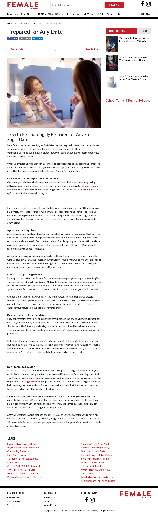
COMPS (24, 14)
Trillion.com (84, 510)
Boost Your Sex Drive (92, 462)
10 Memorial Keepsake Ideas (22, 458)
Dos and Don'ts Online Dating (96, 454)
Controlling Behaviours (19, 451)
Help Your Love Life (17, 454)
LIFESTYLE (71, 14)
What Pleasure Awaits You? (95, 469)
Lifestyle (22, 23)
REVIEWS (86, 14)
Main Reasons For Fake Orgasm (98, 480)
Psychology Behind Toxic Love (23, 447)
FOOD (58, 14)
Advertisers (50, 505)
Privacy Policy (13, 501)
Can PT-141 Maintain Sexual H (23, 465)
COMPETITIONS (116, 31)
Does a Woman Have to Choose (24, 477)
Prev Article (16, 49)
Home (10, 23)
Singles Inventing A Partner (95, 458)
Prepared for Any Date (93, 451)
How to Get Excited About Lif (23, 473)
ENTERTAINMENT (41, 14)
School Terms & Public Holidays (128, 100)
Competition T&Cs (16, 497)
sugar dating (91, 185)
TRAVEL (99, 14)
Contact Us (49, 497)
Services (11, 505)
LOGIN (144, 14)
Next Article (92, 49)
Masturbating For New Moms (97, 477)
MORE (146, 31)
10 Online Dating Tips (92, 465)
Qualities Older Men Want (95, 443)
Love (32, 23)
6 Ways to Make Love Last (21, 469)
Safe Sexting (87, 473)
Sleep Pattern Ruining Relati (21, 443)
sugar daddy (31, 381)
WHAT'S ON (113, 14)
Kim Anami (13, 462)
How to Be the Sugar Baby (95, 447)
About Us (49, 501)
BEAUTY (11, 14)
